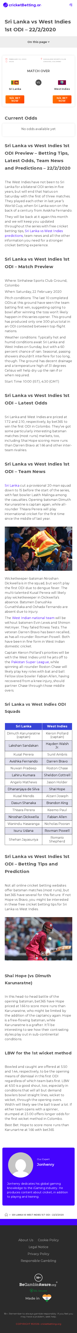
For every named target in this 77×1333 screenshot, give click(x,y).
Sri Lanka (12, 485)
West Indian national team (33, 618)
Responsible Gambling (38, 1261)
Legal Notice (38, 1247)
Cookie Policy (48, 1240)
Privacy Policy (38, 1254)
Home (6, 1214)
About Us (25, 1240)
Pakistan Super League (30, 662)
